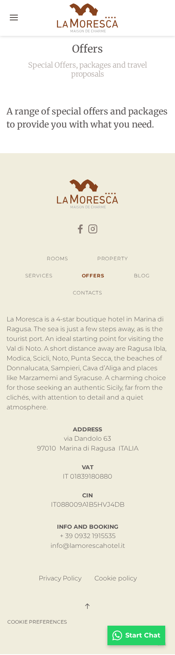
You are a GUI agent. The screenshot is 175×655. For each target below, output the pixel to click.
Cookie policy (115, 578)
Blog (142, 276)
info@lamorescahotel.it (87, 545)
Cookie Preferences (37, 622)
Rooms (57, 258)
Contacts (87, 293)
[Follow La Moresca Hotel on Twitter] (93, 229)
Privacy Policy (60, 578)
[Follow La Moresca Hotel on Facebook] (80, 229)
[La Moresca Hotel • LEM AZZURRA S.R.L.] (87, 194)
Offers (93, 276)
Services (38, 276)
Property (112, 258)
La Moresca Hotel (87, 18)
